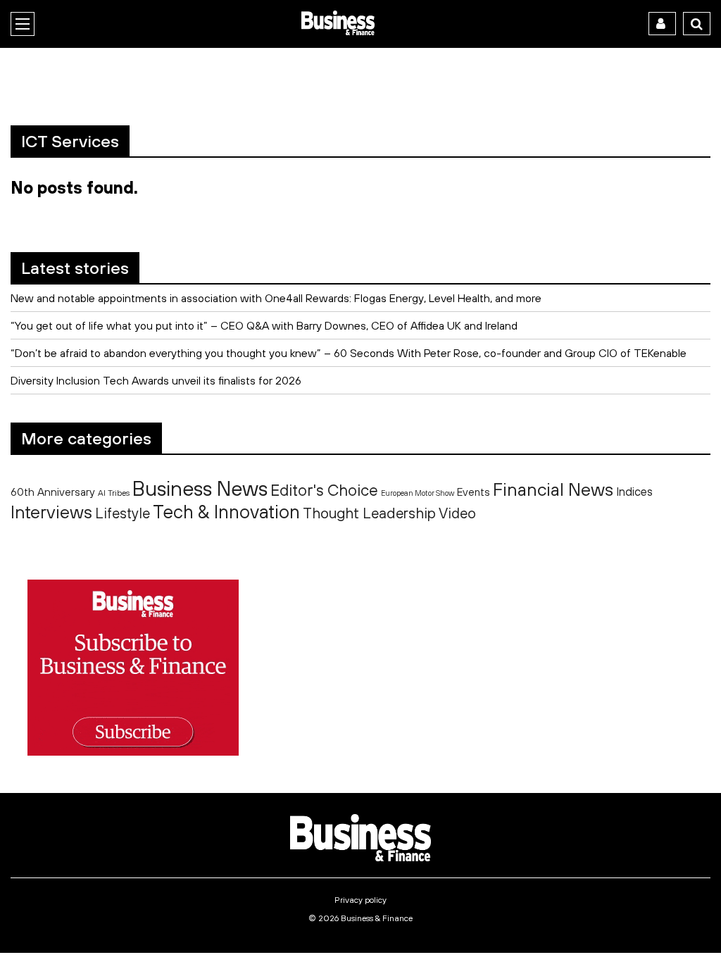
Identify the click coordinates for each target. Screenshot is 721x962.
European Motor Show (417, 493)
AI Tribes (114, 492)
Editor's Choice (324, 490)
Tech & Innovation (226, 512)
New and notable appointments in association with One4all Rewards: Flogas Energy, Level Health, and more (276, 298)
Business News (200, 488)
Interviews (51, 511)
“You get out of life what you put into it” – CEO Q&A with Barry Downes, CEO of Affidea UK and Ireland (264, 325)
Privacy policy (360, 900)
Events (473, 492)
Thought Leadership (369, 512)
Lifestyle (122, 513)
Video (457, 513)
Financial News (553, 489)
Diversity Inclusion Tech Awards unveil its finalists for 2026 (156, 380)
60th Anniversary (53, 491)
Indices (634, 491)
